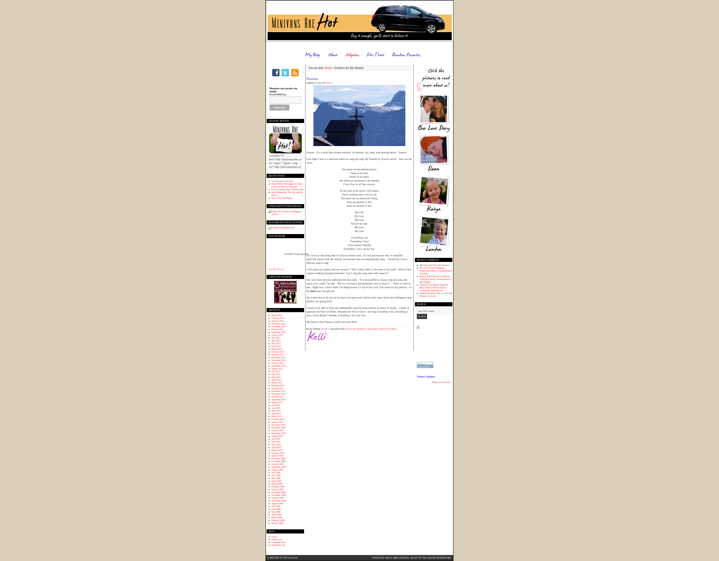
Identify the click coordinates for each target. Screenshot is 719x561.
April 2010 (276, 447)
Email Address (277, 94)
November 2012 (278, 360)
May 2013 (275, 343)
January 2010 (277, 455)
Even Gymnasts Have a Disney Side (287, 189)
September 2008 (278, 500)
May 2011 (275, 411)
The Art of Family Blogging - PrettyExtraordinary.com (433, 269)
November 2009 (278, 461)
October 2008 (277, 498)
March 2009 (276, 484)
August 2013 (277, 335)
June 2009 (275, 475)
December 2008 (278, 492)
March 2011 (276, 416)
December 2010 (278, 425)
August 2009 (277, 469)
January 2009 (277, 489)
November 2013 (278, 326)
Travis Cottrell (388, 329)
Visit (276, 269)
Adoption (445, 265)
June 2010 (275, 441)
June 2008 (275, 509)
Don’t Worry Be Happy (281, 198)
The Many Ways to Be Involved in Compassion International (434, 287)
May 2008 (275, 512)
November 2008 (278, 495)
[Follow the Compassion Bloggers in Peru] (285, 214)
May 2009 (275, 478)
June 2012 (275, 374)
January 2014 (277, 321)
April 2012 (276, 380)
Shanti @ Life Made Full (431, 284)
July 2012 (275, 371)
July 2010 (275, 439)
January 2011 (277, 422)
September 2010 (278, 433)
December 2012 (278, 357)
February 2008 (277, 520)
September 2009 (278, 467)
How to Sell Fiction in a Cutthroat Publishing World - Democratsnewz (435, 277)
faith (324, 329)
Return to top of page (284, 558)
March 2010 (276, 450)
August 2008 (277, 503)
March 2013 (276, 349)
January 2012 (277, 388)
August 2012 (277, 368)
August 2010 (277, 436)
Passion (312, 79)
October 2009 (277, 464)
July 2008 (275, 506)
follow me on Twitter (441, 382)
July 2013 (275, 337)
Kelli (329, 83)
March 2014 (276, 315)
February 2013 (277, 352)
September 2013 (278, 332)
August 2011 (277, 402)
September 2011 (278, 399)
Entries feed (276, 539)
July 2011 (275, 405)
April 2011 (276, 413)
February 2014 (277, 318)
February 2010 (277, 453)
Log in (274, 536)
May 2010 (275, 444)
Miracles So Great (428, 296)
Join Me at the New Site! (282, 181)
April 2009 (276, 481)
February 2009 (277, 486)
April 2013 (276, 346)
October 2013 (277, 329)
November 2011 (278, 394)
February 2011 (277, 419)
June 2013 (275, 340)
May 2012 (275, 377)
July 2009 (275, 472)
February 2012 (277, 385)
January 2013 (277, 354)
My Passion (359, 329)
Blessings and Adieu (429, 265)
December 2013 (278, 323)
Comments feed (278, 542)
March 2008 (276, 517)
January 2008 (277, 523)
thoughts (371, 329)
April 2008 (276, 514)
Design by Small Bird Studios (390, 558)
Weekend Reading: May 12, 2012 (434, 293)
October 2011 (277, 396)
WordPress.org (278, 545)
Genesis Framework (439, 558)
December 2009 (278, 458)
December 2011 (278, 391)
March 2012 (276, 382)
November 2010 (278, 427)
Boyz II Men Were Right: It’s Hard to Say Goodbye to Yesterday (286, 185)
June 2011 (275, 408)
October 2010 (277, 430)
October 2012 (277, 363)
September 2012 (278, 366)
